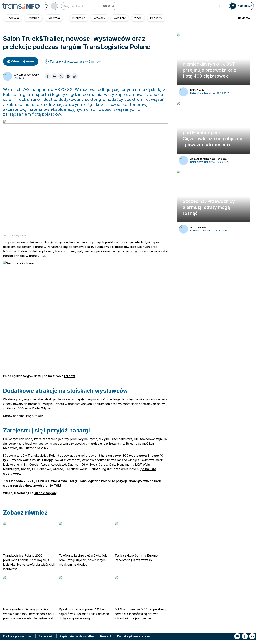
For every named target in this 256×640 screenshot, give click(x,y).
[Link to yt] (237, 636)
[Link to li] (252, 636)
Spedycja (13, 17)
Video (138, 17)
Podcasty (156, 17)
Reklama (244, 17)
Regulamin (46, 636)
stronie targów (45, 493)
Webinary (120, 17)
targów (69, 376)
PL (219, 5)
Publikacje (78, 17)
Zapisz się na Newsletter (77, 636)
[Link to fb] (245, 636)
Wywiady (99, 17)
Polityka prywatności (17, 636)
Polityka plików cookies (133, 636)
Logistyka (54, 17)
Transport (33, 17)
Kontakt (105, 636)
